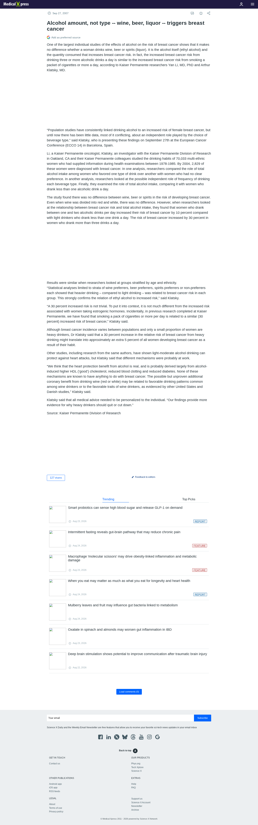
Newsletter (136, 806)
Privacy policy (56, 811)
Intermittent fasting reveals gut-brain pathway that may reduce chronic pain (124, 532)
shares (56, 477)
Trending (108, 499)
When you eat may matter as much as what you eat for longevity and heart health (129, 581)
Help (133, 784)
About (52, 804)
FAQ (133, 787)
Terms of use (55, 808)
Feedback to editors (144, 477)
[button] (252, 4)
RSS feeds (54, 791)
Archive (135, 810)
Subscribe (202, 718)
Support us (136, 798)
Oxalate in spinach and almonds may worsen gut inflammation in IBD (120, 629)
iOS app (53, 787)
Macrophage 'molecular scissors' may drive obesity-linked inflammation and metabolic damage (132, 558)
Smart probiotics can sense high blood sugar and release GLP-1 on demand (125, 508)
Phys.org (135, 763)
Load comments (129, 691)
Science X (136, 771)
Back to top (125, 750)
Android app (55, 784)
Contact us (54, 763)
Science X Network (149, 819)
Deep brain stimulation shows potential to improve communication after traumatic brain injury (137, 654)
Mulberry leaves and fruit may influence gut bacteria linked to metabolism (123, 605)
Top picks (188, 499)
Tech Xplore (137, 767)
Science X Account (140, 802)
